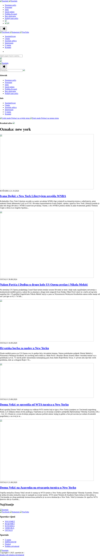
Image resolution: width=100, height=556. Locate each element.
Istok (7, 10)
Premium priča (10, 5)
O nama (8, 45)
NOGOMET (10, 521)
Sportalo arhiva (11, 41)
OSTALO (9, 530)
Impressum (9, 43)
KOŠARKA (10, 526)
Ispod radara (9, 12)
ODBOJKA (9, 528)
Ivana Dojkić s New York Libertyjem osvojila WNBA (33, 196)
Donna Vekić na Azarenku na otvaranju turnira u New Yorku (38, 487)
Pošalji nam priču (11, 18)
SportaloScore (10, 36)
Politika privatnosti (12, 546)
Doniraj (8, 544)
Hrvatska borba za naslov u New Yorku (24, 348)
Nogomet (8, 7)
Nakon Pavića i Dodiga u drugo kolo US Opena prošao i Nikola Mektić (44, 284)
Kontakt (8, 47)
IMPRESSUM (10, 542)
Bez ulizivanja (10, 16)
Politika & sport (11, 14)
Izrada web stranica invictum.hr (12, 555)
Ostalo (7, 39)
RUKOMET (10, 524)
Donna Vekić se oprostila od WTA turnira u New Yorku (34, 404)
